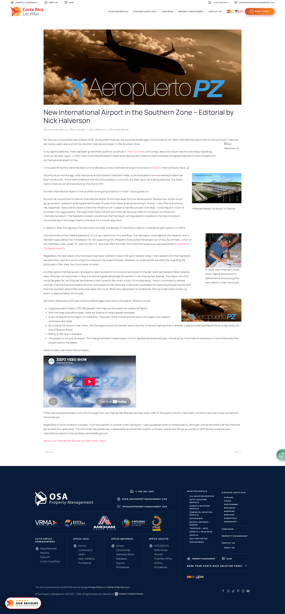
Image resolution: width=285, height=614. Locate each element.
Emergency (230, 521)
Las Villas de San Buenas (116, 129)
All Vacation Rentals (202, 496)
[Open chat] (280, 455)
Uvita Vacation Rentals (198, 501)
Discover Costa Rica (234, 492)
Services (229, 515)
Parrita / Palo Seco (201, 532)
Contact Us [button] (215, 11)
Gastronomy (231, 504)
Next (237, 452)
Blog (71, 2)
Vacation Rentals (197, 491)
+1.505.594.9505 (220, 2)
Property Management (27, 2)
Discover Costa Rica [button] (145, 11)
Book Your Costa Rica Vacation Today (214, 565)
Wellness (229, 508)
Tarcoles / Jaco (199, 528)
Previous (49, 452)
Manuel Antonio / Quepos (200, 523)
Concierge (167, 11)
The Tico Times (136, 151)
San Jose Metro (199, 538)
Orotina (156, 167)
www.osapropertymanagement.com (144, 499)
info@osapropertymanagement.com (256, 2)
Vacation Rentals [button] (118, 11)
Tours (227, 501)
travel (102, 440)
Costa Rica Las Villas (64, 129)
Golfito (194, 535)
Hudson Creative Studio (130, 593)
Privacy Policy (95, 587)
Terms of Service (115, 587)
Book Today (262, 11)
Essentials (230, 518)
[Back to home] (27, 11)
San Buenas (196, 518)
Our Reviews (197, 542)
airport (47, 440)
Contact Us (228, 543)
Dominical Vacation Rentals (201, 513)
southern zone (89, 440)
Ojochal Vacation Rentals (200, 507)
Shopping (229, 511)
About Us (53, 2)
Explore (229, 497)
